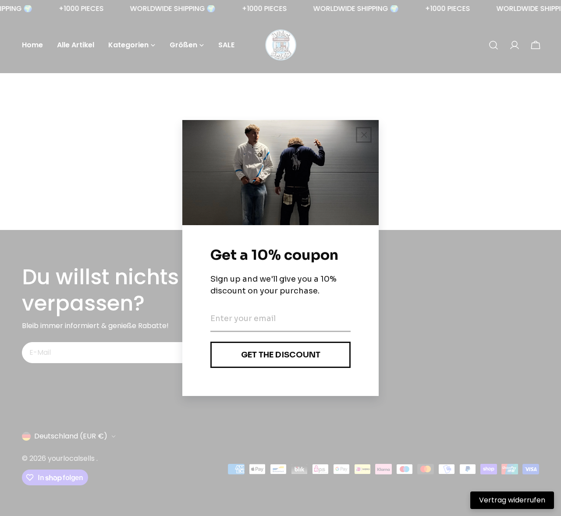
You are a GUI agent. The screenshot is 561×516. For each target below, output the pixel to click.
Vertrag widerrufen (512, 500)
